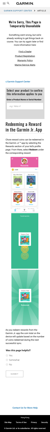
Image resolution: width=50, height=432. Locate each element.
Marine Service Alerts (25, 65)
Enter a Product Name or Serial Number (24, 99)
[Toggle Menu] (1, 3)
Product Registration (25, 56)
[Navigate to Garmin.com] (25, 3)
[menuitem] (8, 3)
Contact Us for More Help (25, 407)
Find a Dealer (25, 51)
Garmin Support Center (18, 11)
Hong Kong (25, 417)
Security (44, 422)
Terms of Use (21, 422)
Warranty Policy (25, 60)
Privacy (34, 422)
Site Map (7, 422)
